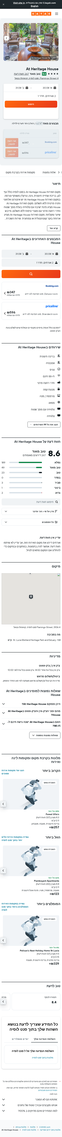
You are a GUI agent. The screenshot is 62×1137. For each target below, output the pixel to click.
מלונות (32, 1127)
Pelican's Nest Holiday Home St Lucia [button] (39, 950)
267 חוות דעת (21, 73)
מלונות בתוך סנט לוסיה (42, 1057)
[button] (3, 4)
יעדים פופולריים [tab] (20, 1039)
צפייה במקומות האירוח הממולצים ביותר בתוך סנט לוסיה (15, 906)
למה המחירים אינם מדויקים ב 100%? (37, 1110)
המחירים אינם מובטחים (47, 1090)
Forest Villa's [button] (52, 814)
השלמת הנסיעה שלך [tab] (44, 1039)
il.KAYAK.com (44, 1127)
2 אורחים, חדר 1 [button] (47, 96)
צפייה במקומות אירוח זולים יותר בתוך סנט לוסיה (15, 839)
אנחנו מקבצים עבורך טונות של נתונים (37, 1105)
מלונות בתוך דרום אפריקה (50, 1130)
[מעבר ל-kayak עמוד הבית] (41, 14)
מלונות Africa (21, 1127)
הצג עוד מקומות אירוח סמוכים (13, 772)
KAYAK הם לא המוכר (46, 1099)
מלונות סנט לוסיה (29, 1130)
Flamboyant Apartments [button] (46, 880)
